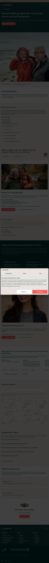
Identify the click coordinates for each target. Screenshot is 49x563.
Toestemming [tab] (8, 273)
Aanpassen (23, 291)
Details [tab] (24, 273)
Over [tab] (40, 273)
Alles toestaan (40, 291)
